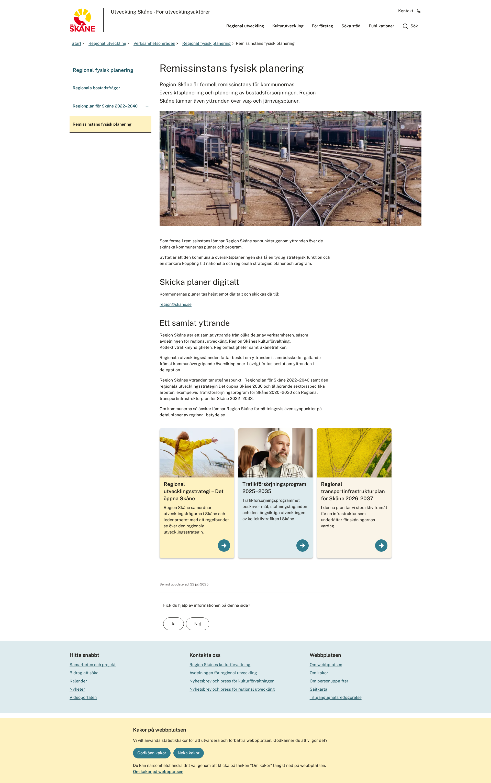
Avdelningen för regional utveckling (223, 672)
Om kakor (319, 672)
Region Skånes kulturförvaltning (219, 664)
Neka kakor (188, 753)
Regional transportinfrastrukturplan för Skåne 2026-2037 (353, 491)
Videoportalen (83, 697)
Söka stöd (351, 26)
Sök (414, 26)
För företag (322, 26)
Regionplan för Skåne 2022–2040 (105, 106)
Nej (197, 623)
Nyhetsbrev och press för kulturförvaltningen (231, 681)
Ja (173, 623)
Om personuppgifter (329, 681)
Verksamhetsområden (154, 43)
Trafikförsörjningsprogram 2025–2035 (274, 487)
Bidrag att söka (84, 672)
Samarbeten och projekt (93, 664)
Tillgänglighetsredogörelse (336, 697)
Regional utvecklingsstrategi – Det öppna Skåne (194, 491)
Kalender (78, 681)
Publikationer (381, 26)
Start (76, 43)
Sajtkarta (318, 689)
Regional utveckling (245, 26)
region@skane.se (176, 304)
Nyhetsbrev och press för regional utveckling (232, 689)
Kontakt (405, 10)
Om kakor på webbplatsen (158, 771)
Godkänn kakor (151, 753)
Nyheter (77, 689)
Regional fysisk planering (206, 43)
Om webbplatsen (326, 664)
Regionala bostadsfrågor (96, 87)
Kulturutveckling (288, 26)
